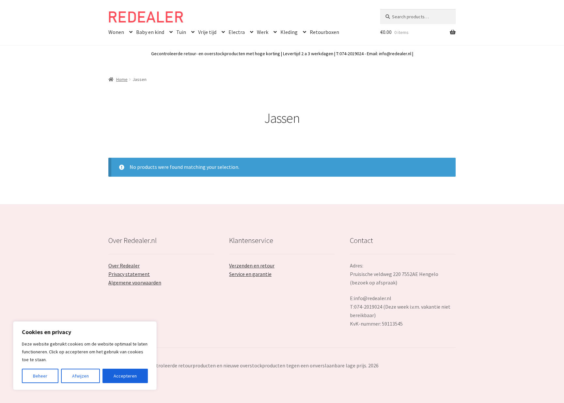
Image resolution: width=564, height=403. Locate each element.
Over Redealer (124, 265)
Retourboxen (324, 32)
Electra (236, 32)
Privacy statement (129, 274)
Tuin (181, 32)
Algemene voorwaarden (134, 282)
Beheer (40, 376)
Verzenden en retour (251, 265)
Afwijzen (80, 376)
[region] (85, 355)
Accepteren (125, 376)
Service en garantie (250, 274)
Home (122, 79)
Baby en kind (150, 32)
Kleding (289, 32)
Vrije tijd (207, 32)
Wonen (116, 32)
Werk (262, 32)
